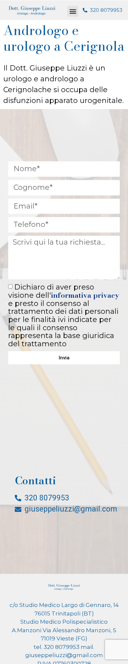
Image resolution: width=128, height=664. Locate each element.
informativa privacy (85, 295)
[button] (72, 11)
